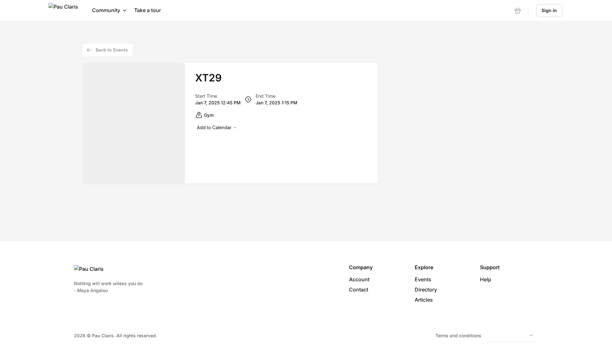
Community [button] (106, 10)
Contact (358, 289)
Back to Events (112, 49)
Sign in (549, 10)
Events (423, 279)
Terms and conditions (458, 335)
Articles (424, 300)
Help (485, 279)
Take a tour (147, 10)
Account (359, 279)
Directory (426, 289)
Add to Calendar (214, 127)
